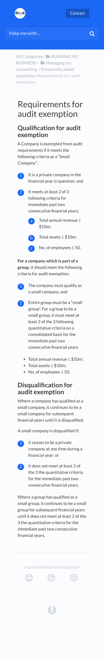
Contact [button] (77, 13)
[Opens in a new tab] (52, 609)
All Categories (29, 56)
